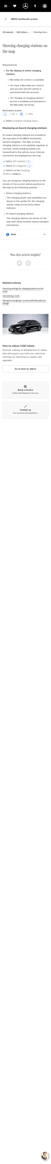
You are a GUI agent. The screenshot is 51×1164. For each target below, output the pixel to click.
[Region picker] (35, 6)
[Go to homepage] (25, 6)
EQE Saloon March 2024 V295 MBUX (23, 32)
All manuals (8, 32)
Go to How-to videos (25, 368)
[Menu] (5, 6)
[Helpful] (19, 263)
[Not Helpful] (28, 263)
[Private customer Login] (45, 6)
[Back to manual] (7, 19)
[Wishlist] (14, 6)
